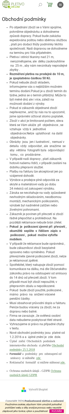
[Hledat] (40, 5)
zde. (62, 362)
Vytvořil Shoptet (38, 389)
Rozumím (57, 411)
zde (38, 358)
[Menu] (60, 5)
